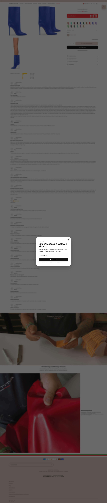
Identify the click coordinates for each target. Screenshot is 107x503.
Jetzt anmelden (53, 259)
